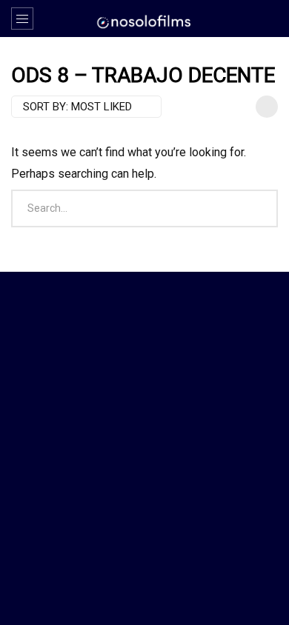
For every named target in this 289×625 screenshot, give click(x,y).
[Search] (270, 18)
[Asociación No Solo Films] (144, 20)
